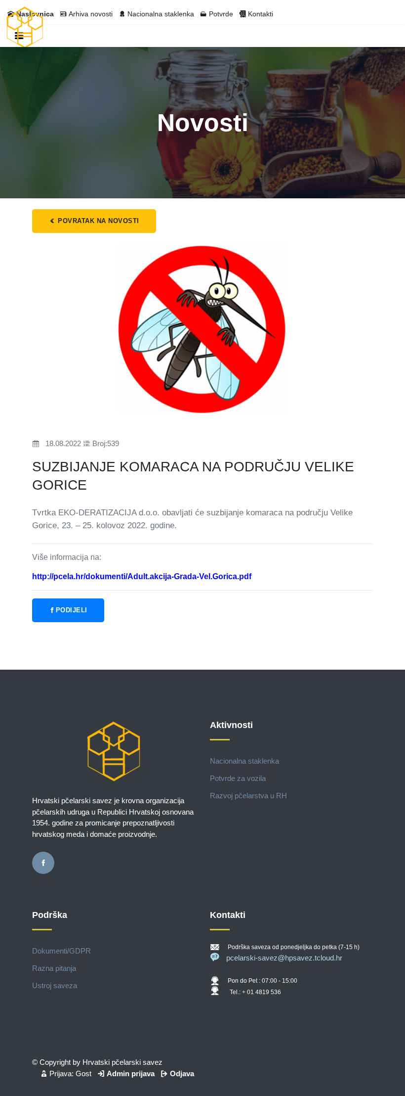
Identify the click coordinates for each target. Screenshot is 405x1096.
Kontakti (260, 14)
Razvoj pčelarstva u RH (248, 795)
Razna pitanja (54, 968)
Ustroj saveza (54, 985)
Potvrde (221, 14)
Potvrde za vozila (238, 778)
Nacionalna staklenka (160, 14)
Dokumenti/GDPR (61, 951)
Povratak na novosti (97, 221)
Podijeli (71, 610)
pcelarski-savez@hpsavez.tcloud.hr (284, 958)
